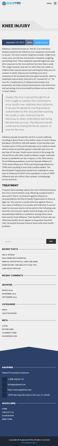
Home (4, 409)
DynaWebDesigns (29, 442)
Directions (7, 419)
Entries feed (7, 329)
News (4, 310)
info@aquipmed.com (17, 384)
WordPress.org (9, 336)
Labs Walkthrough (11, 268)
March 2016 (7, 290)
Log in (5, 326)
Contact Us (8, 412)
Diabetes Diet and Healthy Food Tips (19, 265)
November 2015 (9, 294)
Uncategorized (9, 313)
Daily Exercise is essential (14, 258)
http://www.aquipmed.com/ (20, 389)
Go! (51, 241)
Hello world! (8, 255)
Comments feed (9, 333)
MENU (49, 3)
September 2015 (9, 297)
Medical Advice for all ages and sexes (20, 262)
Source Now (8, 416)
